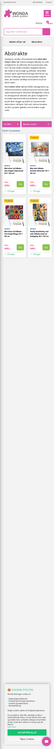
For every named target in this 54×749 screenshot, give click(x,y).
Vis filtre (7, 124)
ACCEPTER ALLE (27, 732)
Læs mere (12, 727)
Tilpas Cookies (27, 739)
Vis (20, 184)
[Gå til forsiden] (5, 42)
